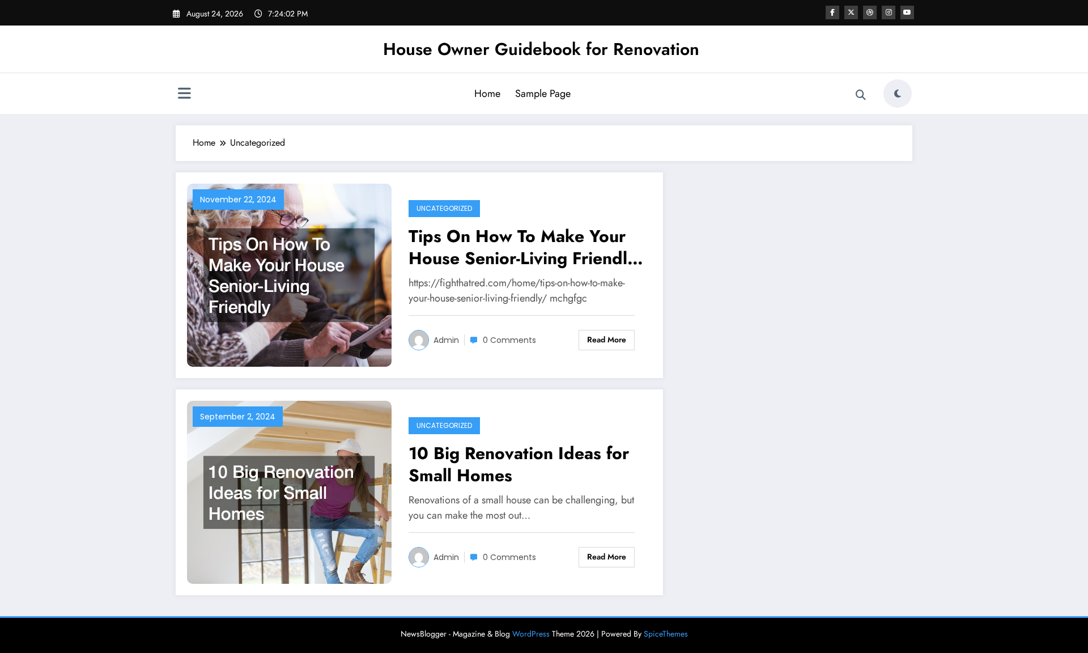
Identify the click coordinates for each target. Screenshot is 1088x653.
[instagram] (888, 12)
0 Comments (509, 340)
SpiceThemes (666, 633)
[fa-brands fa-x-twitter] (851, 12)
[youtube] (907, 12)
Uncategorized (444, 208)
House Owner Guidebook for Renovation (541, 49)
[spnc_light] (897, 93)
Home (487, 93)
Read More (606, 339)
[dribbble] (870, 12)
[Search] (861, 95)
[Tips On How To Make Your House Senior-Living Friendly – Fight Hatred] (289, 274)
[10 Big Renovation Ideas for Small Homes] (289, 491)
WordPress (531, 633)
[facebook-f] (832, 12)
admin (446, 340)
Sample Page (543, 93)
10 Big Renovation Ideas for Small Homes (519, 464)
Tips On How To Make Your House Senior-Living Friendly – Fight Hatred (522, 247)
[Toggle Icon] (184, 94)
